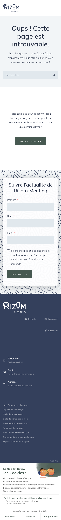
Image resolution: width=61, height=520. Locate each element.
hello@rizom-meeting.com (21, 374)
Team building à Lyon (13, 428)
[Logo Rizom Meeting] (11, 8)
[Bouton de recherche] (54, 75)
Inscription (19, 274)
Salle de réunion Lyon (13, 414)
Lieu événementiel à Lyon (15, 405)
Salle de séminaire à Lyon (15, 419)
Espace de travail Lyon (14, 409)
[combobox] (26, 75)
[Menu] (56, 8)
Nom (9, 216)
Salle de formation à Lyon (15, 423)
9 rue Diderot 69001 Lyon (20, 385)
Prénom (11, 199)
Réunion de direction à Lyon (16, 432)
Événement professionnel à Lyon (18, 437)
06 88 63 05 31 (15, 362)
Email (10, 232)
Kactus (54, 460)
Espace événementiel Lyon (16, 441)
